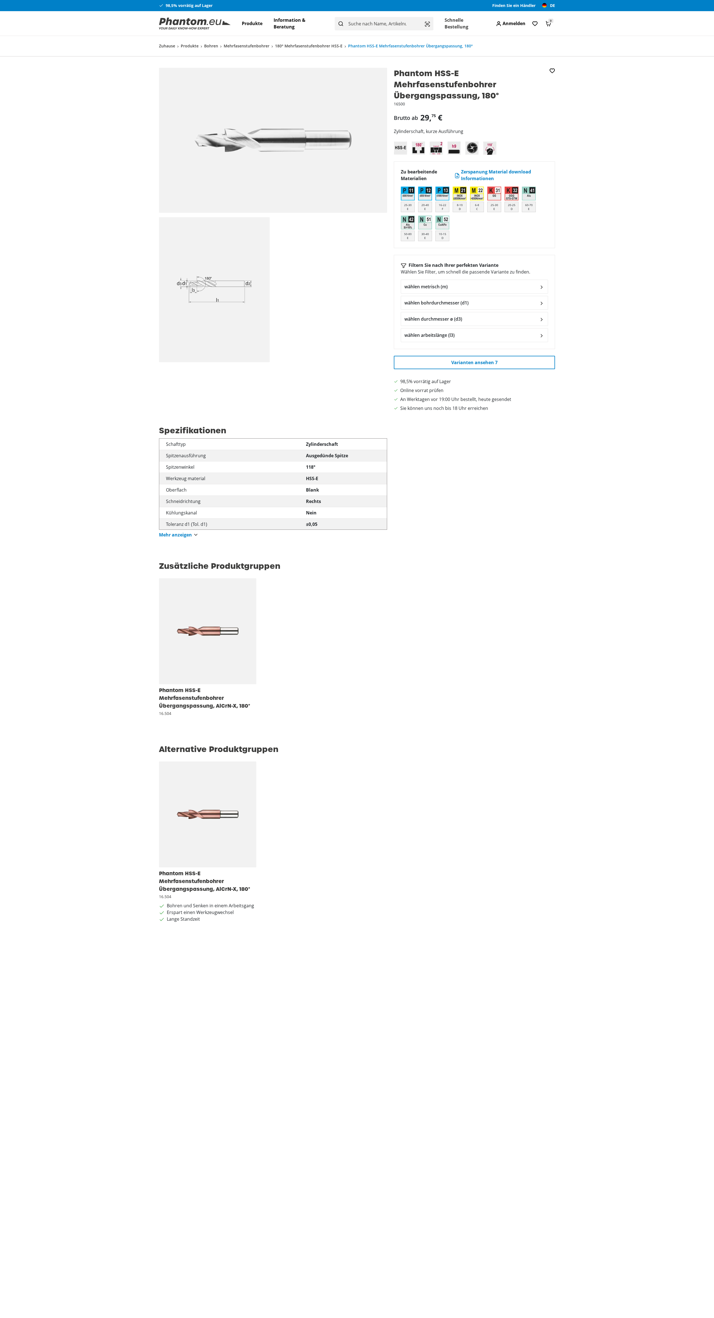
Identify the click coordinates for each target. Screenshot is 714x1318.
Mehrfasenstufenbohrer (246, 46)
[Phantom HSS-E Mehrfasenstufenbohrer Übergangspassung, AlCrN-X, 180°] (207, 631)
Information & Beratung (289, 23)
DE (552, 5)
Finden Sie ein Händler (514, 5)
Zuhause (167, 46)
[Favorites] (535, 23)
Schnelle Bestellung (456, 23)
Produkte (252, 23)
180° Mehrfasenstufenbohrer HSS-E (308, 46)
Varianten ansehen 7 (474, 362)
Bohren (211, 46)
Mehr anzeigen (175, 535)
